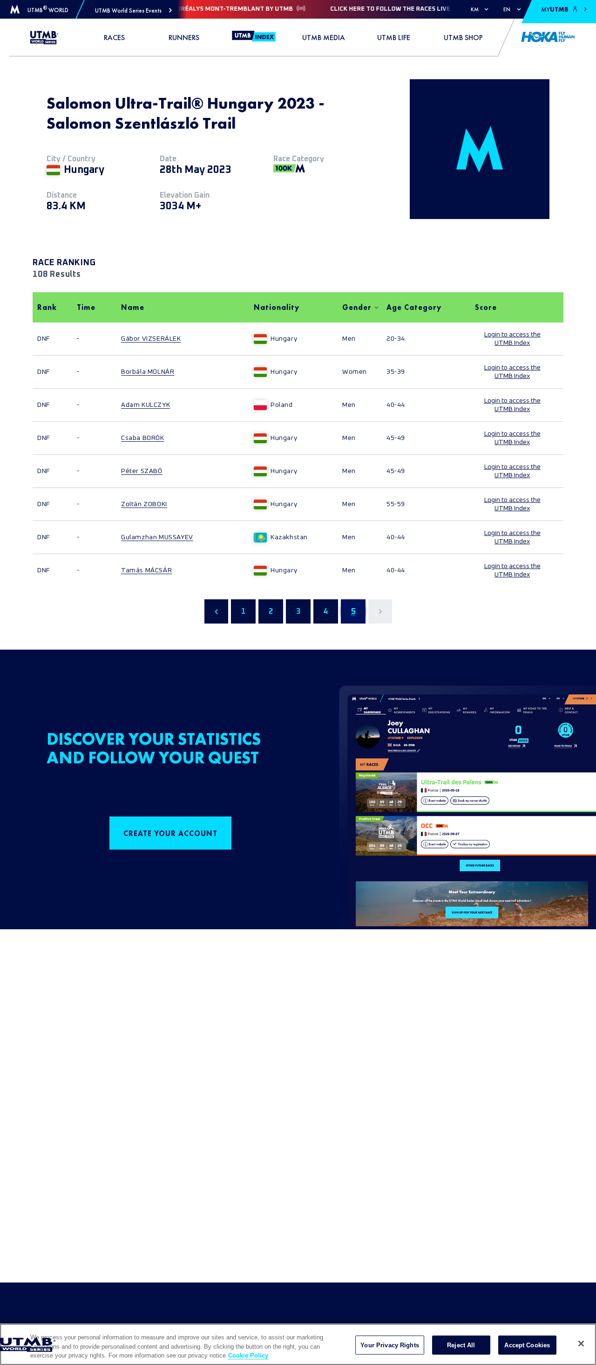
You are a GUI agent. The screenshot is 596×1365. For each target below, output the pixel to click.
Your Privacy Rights (389, 1344)
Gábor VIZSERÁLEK (151, 339)
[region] (298, 1344)
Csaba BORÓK (142, 438)
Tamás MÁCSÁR (146, 570)
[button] (133, 10)
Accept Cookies (527, 1344)
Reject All (461, 1344)
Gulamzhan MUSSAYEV (157, 537)
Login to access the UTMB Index (512, 338)
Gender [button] (357, 307)
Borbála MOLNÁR (147, 372)
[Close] (581, 1343)
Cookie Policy (248, 1355)
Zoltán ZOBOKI (144, 504)
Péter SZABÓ (142, 471)
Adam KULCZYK (145, 405)
